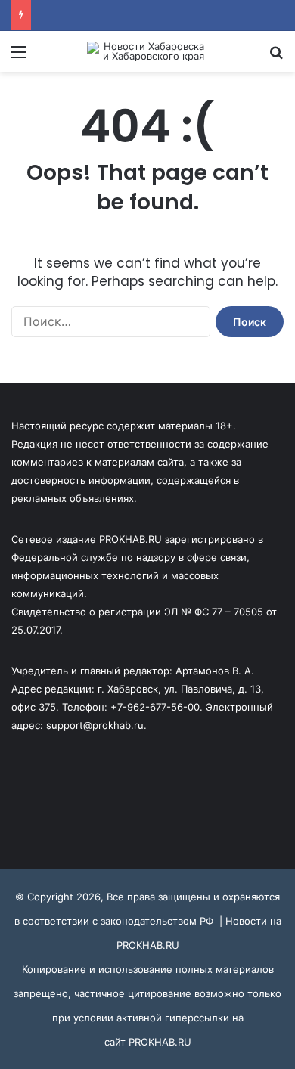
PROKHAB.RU (160, 1042)
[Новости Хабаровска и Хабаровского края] (147, 51)
